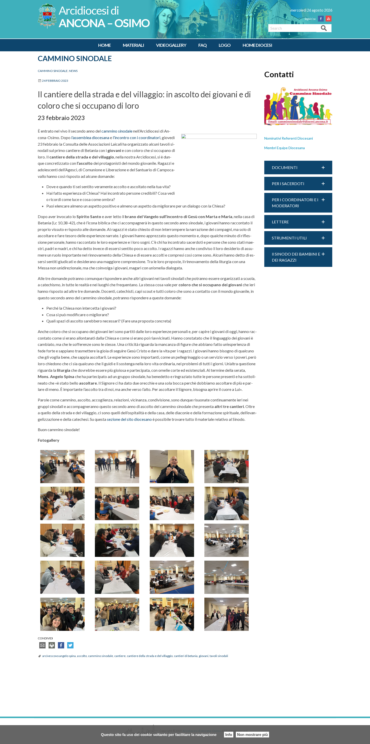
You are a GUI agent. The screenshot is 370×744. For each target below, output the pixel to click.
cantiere (120, 656)
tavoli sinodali (219, 656)
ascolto (82, 656)
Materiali (133, 45)
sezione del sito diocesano (129, 419)
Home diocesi (257, 45)
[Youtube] (329, 19)
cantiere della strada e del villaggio (150, 656)
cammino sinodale (116, 131)
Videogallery (171, 45)
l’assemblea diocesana (90, 137)
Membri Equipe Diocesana (284, 148)
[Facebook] (322, 19)
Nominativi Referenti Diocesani (288, 138)
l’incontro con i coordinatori (136, 137)
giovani (203, 656)
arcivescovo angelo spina (59, 656)
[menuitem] (104, 45)
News (73, 71)
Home (104, 45)
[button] (298, 167)
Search (323, 28)
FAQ (202, 45)
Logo (225, 45)
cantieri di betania (186, 656)
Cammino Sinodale (75, 58)
